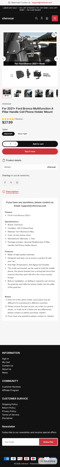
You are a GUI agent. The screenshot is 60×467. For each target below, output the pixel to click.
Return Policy (8, 407)
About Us (6, 369)
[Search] (36, 18)
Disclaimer (7, 418)
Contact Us (7, 365)
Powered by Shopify (38, 464)
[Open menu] (55, 18)
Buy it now (30, 151)
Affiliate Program (10, 390)
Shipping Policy (10, 404)
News (5, 372)
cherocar (6, 103)
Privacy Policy (9, 411)
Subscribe (48, 442)
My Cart (6, 362)
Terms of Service (10, 414)
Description (12, 191)
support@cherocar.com (42, 3)
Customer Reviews (11, 386)
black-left (8, 134)
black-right (22, 134)
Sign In (5, 358)
